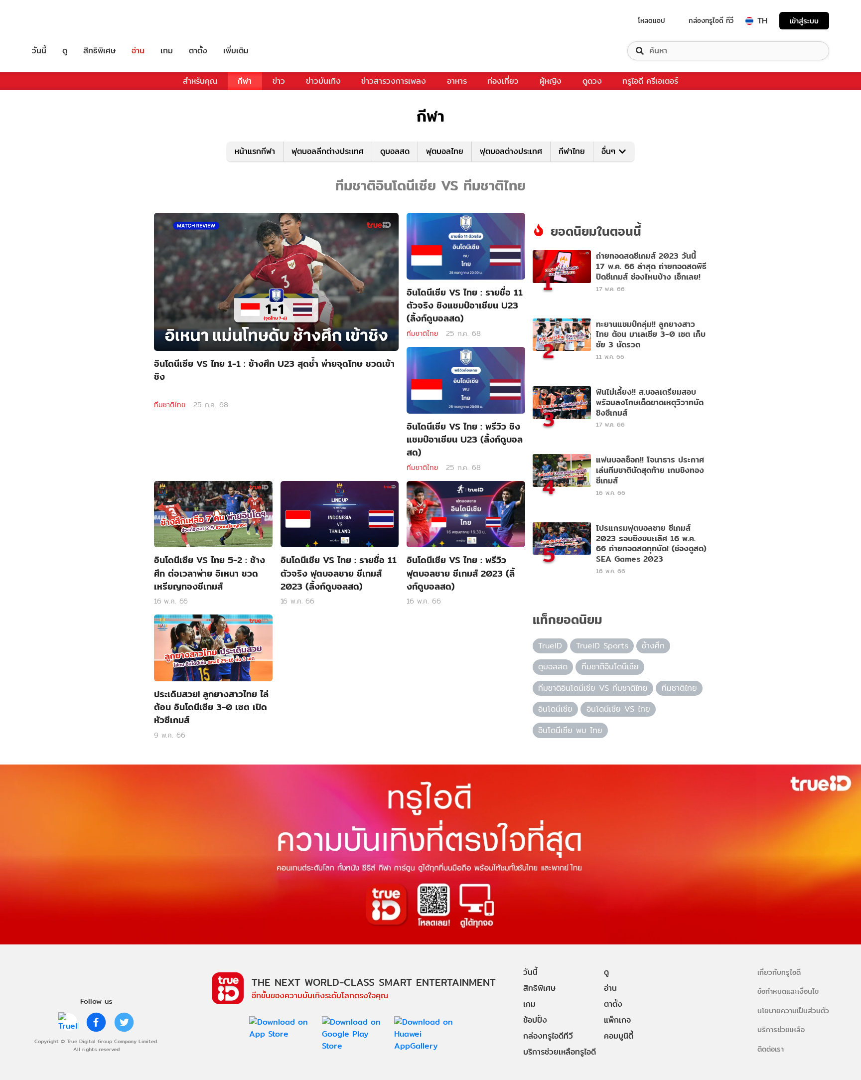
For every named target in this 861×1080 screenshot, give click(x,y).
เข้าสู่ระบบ (804, 20)
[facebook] (96, 1022)
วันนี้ (39, 51)
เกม (166, 51)
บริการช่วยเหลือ (781, 1029)
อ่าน (138, 51)
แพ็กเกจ (617, 1020)
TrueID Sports (602, 645)
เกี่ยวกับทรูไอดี (779, 972)
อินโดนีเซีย (555, 709)
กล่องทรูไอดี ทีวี (711, 20)
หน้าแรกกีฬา (255, 151)
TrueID (62, 20)
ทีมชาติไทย (169, 404)
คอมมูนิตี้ (618, 1036)
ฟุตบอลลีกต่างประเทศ (327, 151)
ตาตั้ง (198, 51)
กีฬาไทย (572, 151)
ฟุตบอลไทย (444, 151)
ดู (64, 51)
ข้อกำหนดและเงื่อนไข (788, 991)
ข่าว (279, 81)
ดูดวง (592, 81)
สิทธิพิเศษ (99, 51)
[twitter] (124, 1022)
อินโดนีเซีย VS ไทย (618, 709)
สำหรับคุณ (200, 81)
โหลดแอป (651, 20)
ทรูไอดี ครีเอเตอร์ (650, 81)
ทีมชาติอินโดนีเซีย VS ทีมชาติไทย (593, 688)
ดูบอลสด (395, 151)
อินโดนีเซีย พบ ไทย (570, 730)
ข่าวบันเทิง (323, 81)
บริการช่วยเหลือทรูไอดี (559, 1052)
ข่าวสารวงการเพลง (393, 81)
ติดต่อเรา (770, 1049)
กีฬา (245, 81)
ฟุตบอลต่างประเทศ (511, 151)
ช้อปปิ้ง (535, 1020)
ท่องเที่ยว (503, 81)
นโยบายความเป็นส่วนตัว (793, 1010)
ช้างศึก (653, 645)
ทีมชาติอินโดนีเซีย (610, 666)
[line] (68, 1022)
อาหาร (457, 81)
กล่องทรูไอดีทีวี (548, 1036)
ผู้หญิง (551, 81)
